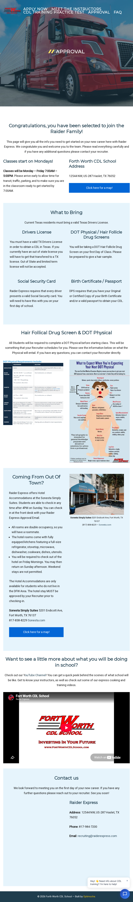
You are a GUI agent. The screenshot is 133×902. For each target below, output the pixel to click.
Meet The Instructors (76, 9)
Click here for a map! (99, 187)
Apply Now (35, 9)
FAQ (118, 12)
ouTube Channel (35, 675)
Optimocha (89, 896)
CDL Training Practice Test (53, 12)
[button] (125, 894)
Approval (99, 12)
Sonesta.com (36, 620)
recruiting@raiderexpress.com (97, 836)
